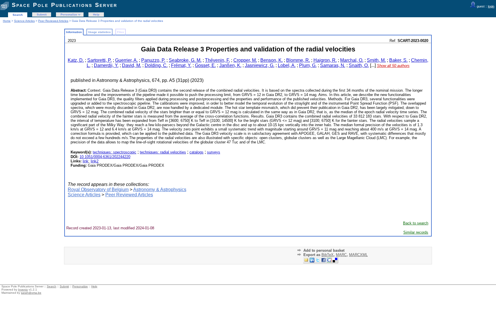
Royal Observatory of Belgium (98, 189)
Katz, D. (76, 60)
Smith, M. (376, 60)
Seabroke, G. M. (185, 60)
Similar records (415, 232)
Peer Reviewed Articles (53, 20)
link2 (94, 161)
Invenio (23, 289)
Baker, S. (398, 60)
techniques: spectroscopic (114, 152)
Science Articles (24, 20)
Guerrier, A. (126, 60)
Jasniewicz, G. (259, 65)
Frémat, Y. (181, 65)
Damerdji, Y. (106, 65)
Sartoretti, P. (99, 60)
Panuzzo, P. (153, 60)
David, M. (131, 65)
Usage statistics (99, 32)
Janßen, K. (230, 65)
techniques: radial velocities (163, 152)
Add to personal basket (323, 250)
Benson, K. (271, 60)
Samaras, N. (332, 65)
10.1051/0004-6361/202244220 (105, 157)
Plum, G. (308, 65)
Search (18, 14)
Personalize (69, 14)
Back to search (415, 223)
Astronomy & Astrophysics (159, 189)
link (85, 161)
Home (7, 20)
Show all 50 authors (393, 66)
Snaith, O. (359, 65)
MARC (341, 255)
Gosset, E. (205, 65)
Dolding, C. (156, 65)
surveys (213, 152)
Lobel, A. (287, 65)
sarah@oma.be (31, 292)
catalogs (196, 152)
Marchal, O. (351, 60)
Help (96, 14)
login (491, 6)
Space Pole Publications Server (64, 5)
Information (74, 32)
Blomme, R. (298, 60)
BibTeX (327, 255)
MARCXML (358, 255)
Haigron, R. (325, 60)
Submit (41, 14)
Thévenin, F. (217, 60)
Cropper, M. (245, 60)
